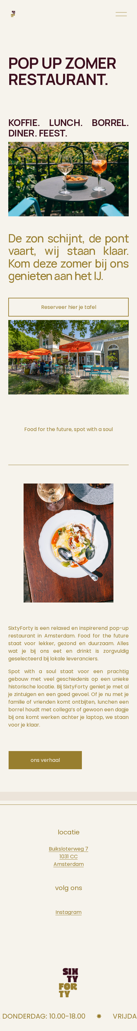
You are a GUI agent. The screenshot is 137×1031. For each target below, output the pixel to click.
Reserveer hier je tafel (68, 307)
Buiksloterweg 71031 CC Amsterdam (68, 856)
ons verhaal (45, 760)
